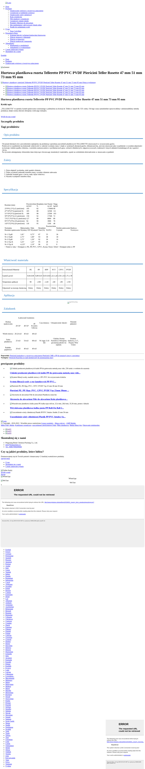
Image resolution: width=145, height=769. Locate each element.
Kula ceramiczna (16, 17)
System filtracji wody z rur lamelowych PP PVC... (33, 381)
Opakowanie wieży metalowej (21, 15)
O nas (7, 29)
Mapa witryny (60, 423)
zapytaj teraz (5, 458)
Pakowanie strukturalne (91, 425)
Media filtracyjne (76, 425)
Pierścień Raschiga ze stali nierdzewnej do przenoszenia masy (31, 358)
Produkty (8, 9)
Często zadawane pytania (14, 49)
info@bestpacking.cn (13, 445)
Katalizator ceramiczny (23, 425)
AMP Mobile (71, 423)
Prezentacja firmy (11, 33)
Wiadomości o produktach (19, 45)
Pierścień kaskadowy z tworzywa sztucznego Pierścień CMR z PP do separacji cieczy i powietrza (45, 356)
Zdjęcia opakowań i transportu (21, 41)
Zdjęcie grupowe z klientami (20, 37)
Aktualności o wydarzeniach (20, 47)
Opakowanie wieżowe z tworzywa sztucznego (26, 11)
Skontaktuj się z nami (13, 52)
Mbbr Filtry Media (7, 425)
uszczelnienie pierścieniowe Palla (44, 425)
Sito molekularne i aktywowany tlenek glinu (26, 25)
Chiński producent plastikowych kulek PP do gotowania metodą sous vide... (45, 373)
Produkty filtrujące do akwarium (21, 23)
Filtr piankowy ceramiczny (19, 19)
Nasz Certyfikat (15, 31)
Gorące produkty (47, 423)
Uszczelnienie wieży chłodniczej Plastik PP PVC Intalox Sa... (38, 417)
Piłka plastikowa (63, 425)
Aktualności (9, 43)
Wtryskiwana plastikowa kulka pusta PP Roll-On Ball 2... (37, 408)
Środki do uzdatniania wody (20, 27)
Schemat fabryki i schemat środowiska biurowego (28, 35)
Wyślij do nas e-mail (8, 117)
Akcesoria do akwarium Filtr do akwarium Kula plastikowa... (39, 399)
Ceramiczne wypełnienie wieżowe (22, 13)
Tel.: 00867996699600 (13, 447)
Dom (7, 7)
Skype (3, 474)
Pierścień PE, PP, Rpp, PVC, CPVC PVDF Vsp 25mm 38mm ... (39, 390)
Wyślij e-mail (5, 472)
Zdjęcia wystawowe (17, 39)
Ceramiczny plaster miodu (19, 21)
